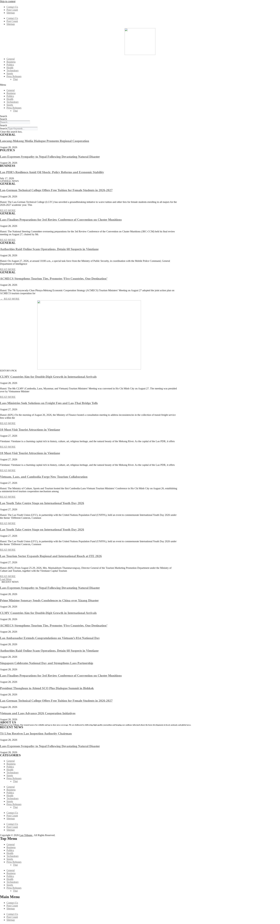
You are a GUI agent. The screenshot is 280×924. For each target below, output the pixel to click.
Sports (9, 73)
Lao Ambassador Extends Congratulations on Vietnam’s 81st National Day (50, 638)
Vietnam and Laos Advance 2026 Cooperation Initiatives (37, 713)
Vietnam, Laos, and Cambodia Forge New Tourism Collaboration (44, 476)
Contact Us (12, 7)
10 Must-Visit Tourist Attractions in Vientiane (30, 429)
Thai (15, 79)
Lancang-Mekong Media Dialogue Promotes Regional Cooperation (44, 141)
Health (9, 67)
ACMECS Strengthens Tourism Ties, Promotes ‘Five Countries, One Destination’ (53, 278)
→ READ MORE (9, 298)
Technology (12, 70)
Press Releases (13, 76)
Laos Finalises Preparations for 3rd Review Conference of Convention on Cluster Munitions (61, 219)
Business (11, 61)
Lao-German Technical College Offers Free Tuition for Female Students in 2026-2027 (56, 190)
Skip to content (7, 1)
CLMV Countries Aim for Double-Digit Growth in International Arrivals (48, 376)
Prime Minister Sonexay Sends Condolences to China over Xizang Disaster (49, 600)
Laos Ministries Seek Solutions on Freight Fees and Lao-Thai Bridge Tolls (49, 403)
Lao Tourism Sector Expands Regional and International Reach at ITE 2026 (51, 556)
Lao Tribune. (26, 835)
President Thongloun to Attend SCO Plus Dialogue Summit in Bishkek (47, 688)
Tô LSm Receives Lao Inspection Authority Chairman (36, 733)
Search (3, 116)
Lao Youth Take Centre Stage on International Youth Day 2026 (42, 503)
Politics (10, 64)
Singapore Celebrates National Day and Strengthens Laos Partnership (46, 663)
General (10, 58)
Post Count (12, 9)
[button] (140, 84)
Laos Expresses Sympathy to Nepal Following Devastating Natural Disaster (50, 156)
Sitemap (10, 12)
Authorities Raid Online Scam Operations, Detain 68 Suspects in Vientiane (49, 249)
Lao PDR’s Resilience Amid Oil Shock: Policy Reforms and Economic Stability (52, 172)
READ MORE (8, 210)
